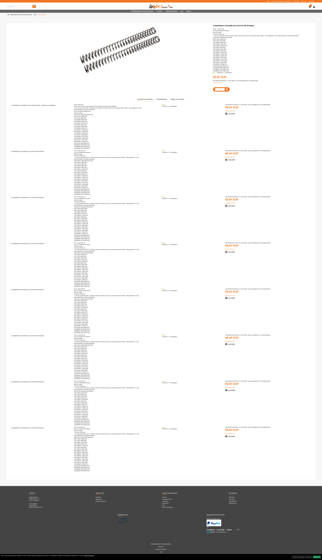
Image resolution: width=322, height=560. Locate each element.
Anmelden (98, 497)
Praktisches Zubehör (171, 11)
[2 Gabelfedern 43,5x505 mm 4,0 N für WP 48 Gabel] (119, 50)
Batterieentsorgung (167, 507)
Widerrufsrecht (233, 503)
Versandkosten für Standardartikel (248, 80)
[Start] (8, 14)
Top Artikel (232, 499)
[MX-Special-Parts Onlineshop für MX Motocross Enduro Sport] (161, 6)
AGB (163, 505)
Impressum (165, 501)
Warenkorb (296, 1)
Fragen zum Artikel (177, 99)
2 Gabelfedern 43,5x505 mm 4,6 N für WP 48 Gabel (27, 290)
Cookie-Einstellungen (299, 557)
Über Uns (303, 1)
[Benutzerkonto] (314, 7)
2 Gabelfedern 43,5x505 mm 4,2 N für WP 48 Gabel (27, 197)
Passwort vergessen (101, 501)
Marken (188, 11)
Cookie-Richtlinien (89, 555)
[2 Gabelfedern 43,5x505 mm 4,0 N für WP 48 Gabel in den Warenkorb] (226, 89)
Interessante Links (167, 499)
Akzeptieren (317, 557)
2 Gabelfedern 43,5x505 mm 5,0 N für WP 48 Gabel (27, 382)
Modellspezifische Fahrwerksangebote (142, 11)
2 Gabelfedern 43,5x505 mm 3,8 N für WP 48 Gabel (27, 151)
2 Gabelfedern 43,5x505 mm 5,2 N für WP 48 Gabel (27, 428)
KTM (35, 14)
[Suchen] (34, 6)
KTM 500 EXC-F (42, 14)
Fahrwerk (159, 11)
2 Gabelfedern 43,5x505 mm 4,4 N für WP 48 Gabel (27, 243)
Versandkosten (233, 501)
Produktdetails (161, 99)
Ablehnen (309, 557)
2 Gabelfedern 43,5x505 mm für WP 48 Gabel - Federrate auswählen (33, 105)
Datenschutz (165, 503)
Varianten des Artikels (145, 99)
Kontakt (164, 497)
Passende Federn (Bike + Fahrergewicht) (281, 1)
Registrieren (99, 499)
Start (268, 1)
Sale (182, 11)
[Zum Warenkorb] (310, 7)
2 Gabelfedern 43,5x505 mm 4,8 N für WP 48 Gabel (27, 336)
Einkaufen (311, 1)
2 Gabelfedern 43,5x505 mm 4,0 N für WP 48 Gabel (233, 25)
